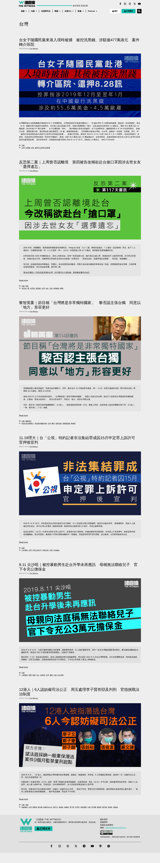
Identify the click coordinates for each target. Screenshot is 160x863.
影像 (79, 11)
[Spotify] (108, 846)
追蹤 (23, 11)
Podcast (91, 11)
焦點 (27, 286)
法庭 (33, 11)
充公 (37, 675)
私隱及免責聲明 (106, 825)
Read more (23, 280)
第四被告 (56, 288)
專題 (56, 11)
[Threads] (129, 3)
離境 (61, 288)
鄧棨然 (99, 807)
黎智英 (73, 423)
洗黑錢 (27, 148)
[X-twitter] (134, 3)
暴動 (51, 675)
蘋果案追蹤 (66, 423)
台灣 (23, 148)
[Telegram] (84, 846)
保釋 (30, 675)
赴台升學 (60, 675)
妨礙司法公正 (47, 807)
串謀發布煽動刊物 (41, 423)
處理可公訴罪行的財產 (42, 148)
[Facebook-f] (120, 3)
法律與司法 (45, 11)
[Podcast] (100, 846)
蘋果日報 (59, 423)
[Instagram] (125, 3)
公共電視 (25, 550)
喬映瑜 (34, 807)
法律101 (68, 11)
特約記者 (45, 550)
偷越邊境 (25, 807)
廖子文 (55, 807)
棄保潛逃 (84, 807)
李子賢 (72, 807)
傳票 (33, 675)
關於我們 (104, 819)
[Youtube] (139, 3)
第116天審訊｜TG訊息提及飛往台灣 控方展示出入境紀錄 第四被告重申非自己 (56, 272)
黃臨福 (115, 807)
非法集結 (56, 550)
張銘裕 (66, 807)
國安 (53, 423)
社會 (32, 148)
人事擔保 (25, 675)
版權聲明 (104, 822)
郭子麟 (93, 807)
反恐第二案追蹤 (35, 288)
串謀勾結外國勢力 (28, 423)
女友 (47, 288)
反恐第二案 (25, 288)
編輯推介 (28, 421)
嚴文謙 (40, 807)
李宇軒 (77, 807)
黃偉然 (110, 807)
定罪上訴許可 (37, 550)
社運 (50, 288)
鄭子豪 (104, 807)
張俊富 (61, 807)
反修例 (42, 675)
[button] (139, 11)
